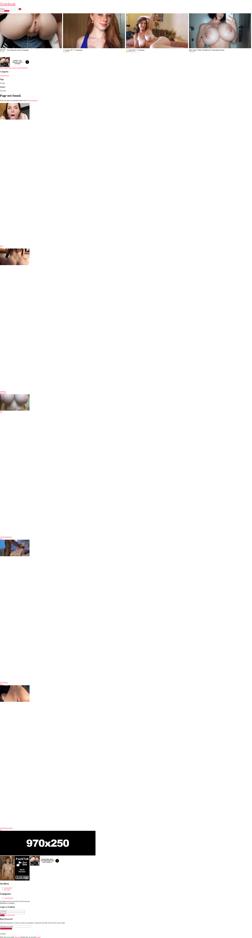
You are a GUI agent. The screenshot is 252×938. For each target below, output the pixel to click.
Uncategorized (4, 75)
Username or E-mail (6, 926)
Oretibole (8, 4)
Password (3, 913)
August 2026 (8, 888)
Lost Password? (10, 915)
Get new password (6, 928)
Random (24, 68)
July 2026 (7, 889)
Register (6, 11)
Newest (2, 68)
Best (6, 68)
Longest (19, 68)
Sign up (17, 937)
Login (2, 11)
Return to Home (32, 100)
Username (3, 911)
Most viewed (12, 68)
